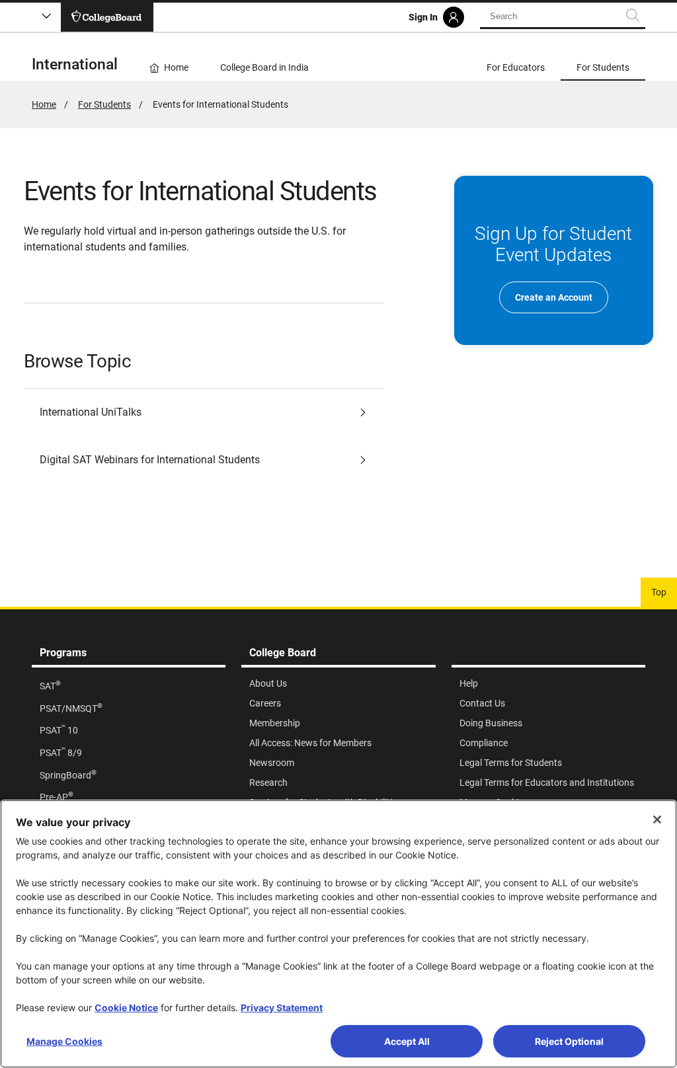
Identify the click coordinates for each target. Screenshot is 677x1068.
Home (44, 104)
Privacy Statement (282, 1007)
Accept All (407, 1041)
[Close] (657, 819)
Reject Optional (569, 1041)
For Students (104, 104)
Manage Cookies (64, 1041)
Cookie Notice (126, 1007)
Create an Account (553, 297)
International (75, 64)
